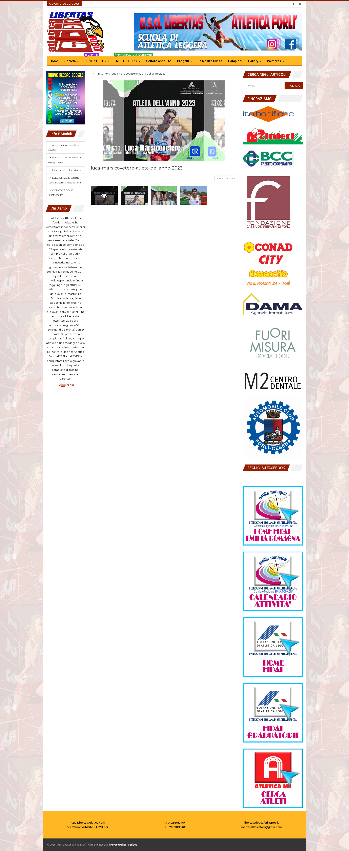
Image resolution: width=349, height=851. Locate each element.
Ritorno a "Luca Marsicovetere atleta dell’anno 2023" (132, 73)
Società (70, 61)
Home (54, 61)
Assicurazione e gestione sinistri (64, 147)
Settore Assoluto (158, 61)
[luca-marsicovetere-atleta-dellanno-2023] (134, 195)
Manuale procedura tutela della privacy (65, 160)
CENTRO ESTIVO (96, 59)
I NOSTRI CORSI (129, 59)
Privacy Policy (118, 844)
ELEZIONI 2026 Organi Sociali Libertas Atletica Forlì (64, 180)
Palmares (274, 61)
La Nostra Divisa (210, 61)
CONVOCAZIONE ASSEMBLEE (60, 193)
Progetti (183, 61)
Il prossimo (225, 178)
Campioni (235, 61)
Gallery (253, 61)
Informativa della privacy (66, 170)
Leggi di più (65, 385)
